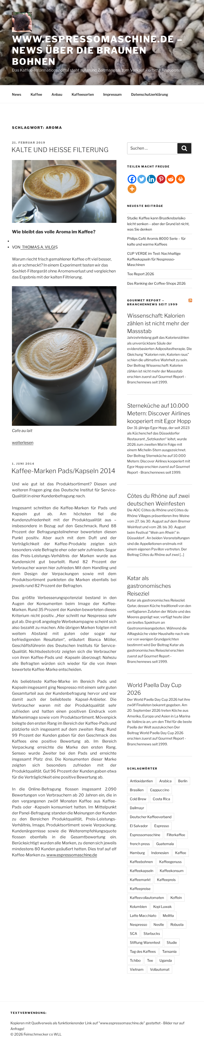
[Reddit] (170, 179)
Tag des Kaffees (143, 951)
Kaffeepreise (140, 888)
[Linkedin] (151, 179)
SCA (133, 933)
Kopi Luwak (162, 906)
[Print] (180, 179)
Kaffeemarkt (140, 879)
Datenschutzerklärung (149, 94)
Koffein (176, 897)
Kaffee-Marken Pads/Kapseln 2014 (63, 471)
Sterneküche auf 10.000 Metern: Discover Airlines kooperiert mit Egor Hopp (159, 413)
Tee (150, 960)
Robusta (177, 924)
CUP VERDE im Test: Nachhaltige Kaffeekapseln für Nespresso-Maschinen (154, 259)
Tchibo (135, 960)
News (16, 94)
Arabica (165, 781)
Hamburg (137, 853)
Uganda (165, 960)
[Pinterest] (161, 179)
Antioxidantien (141, 781)
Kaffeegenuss (170, 862)
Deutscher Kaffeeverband (150, 817)
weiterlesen (22, 442)
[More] (132, 188)
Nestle (158, 924)
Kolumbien (138, 906)
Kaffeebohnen (141, 862)
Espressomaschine (145, 835)
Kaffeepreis (166, 879)
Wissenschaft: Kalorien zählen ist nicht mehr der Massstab (158, 323)
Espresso (161, 826)
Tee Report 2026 (140, 274)
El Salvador (139, 826)
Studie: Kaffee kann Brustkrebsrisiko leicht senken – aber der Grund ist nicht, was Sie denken (158, 223)
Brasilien (137, 790)
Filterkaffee (176, 835)
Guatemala (165, 844)
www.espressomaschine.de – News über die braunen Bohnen (97, 50)
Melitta (168, 915)
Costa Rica (161, 799)
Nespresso (138, 924)
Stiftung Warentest (145, 942)
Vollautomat (159, 969)
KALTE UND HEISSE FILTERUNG (59, 150)
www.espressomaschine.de (72, 855)
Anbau (56, 94)
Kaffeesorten (83, 94)
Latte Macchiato (143, 915)
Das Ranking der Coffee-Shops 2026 (156, 283)
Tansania (169, 951)
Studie (172, 942)
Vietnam (137, 969)
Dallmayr (137, 808)
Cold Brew (138, 799)
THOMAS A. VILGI (37, 247)
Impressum (112, 94)
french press (140, 844)
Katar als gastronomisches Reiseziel (149, 586)
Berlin (182, 781)
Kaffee (36, 94)
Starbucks (152, 933)
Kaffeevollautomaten (147, 897)
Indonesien (160, 853)
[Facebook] (132, 179)
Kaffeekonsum (172, 871)
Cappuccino (159, 790)
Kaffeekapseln (141, 871)
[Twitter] (141, 179)
